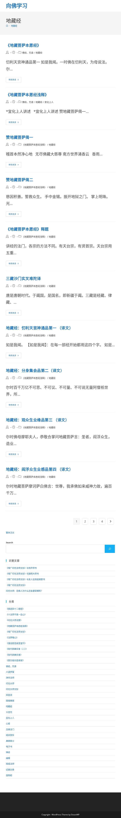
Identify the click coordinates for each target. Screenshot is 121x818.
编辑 (8, 758)
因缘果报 (10, 700)
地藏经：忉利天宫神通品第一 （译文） (39, 327)
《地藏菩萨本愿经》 (23, 45)
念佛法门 (10, 729)
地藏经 (14, 25)
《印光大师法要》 (14, 620)
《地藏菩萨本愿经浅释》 (27, 94)
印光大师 (10, 683)
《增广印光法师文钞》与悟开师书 (21, 567)
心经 (8, 723)
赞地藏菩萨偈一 (19, 137)
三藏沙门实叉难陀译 (23, 278)
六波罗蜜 (10, 671)
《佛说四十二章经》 (15, 608)
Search (9, 542)
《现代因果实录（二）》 (17, 648)
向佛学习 (16, 5)
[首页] (7, 25)
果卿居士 (10, 740)
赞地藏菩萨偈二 (19, 179)
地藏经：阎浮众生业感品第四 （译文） (39, 469)
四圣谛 (9, 695)
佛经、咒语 (27, 52)
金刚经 (9, 775)
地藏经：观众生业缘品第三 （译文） (37, 419)
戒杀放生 (10, 735)
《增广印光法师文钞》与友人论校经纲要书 (25, 579)
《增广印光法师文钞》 (16, 585)
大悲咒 (9, 712)
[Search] (110, 549)
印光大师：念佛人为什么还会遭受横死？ (24, 590)
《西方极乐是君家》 (15, 660)
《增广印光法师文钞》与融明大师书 (22, 573)
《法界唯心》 (12, 637)
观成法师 (10, 763)
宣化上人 (49, 102)
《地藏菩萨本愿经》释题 (27, 229)
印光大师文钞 (12, 689)
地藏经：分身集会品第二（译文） (35, 370)
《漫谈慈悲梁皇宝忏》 (16, 643)
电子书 (9, 746)
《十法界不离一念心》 (16, 614)
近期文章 (10, 769)
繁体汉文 (10, 532)
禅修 (8, 752)
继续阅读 (15, 80)
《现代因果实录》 (14, 654)
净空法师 (10, 677)
